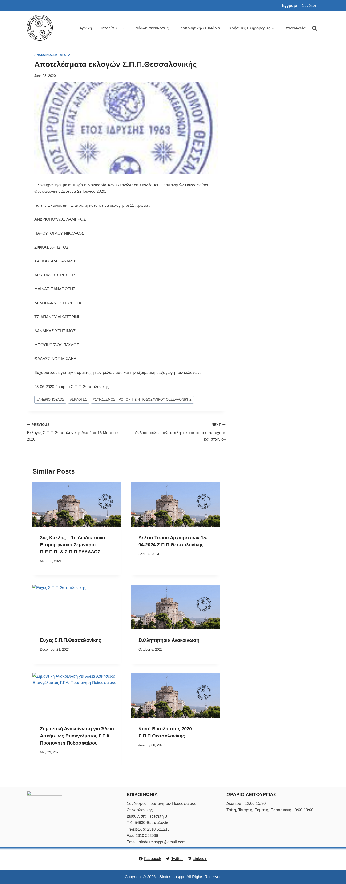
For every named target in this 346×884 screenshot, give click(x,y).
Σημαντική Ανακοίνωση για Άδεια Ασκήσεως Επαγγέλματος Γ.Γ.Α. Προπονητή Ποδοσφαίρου (77, 735)
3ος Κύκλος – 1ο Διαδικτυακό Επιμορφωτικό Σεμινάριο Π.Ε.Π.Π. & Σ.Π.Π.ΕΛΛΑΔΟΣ (72, 544)
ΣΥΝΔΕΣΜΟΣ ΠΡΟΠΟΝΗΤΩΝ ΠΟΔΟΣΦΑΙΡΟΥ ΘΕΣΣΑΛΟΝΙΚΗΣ (142, 399)
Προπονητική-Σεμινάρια (198, 28)
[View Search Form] (314, 28)
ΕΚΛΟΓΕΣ (78, 399)
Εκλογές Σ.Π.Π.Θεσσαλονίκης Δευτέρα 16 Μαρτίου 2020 (72, 432)
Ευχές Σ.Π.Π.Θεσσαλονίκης (70, 640)
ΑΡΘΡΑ (65, 55)
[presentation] (76, 504)
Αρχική (86, 28)
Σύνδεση (309, 5)
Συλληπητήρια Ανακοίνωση (168, 640)
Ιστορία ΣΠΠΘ (113, 28)
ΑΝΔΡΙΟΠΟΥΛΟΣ (50, 399)
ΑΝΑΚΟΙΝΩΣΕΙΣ (45, 55)
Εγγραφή (290, 5)
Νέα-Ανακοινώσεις (152, 28)
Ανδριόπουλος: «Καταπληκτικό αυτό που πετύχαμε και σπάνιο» (180, 432)
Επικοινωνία (294, 28)
